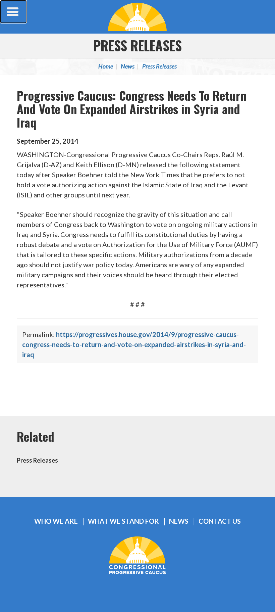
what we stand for (123, 521)
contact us (220, 521)
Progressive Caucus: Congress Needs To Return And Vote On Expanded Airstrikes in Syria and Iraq (131, 108)
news (178, 521)
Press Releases (137, 45)
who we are (56, 521)
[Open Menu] (13, 11)
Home (105, 66)
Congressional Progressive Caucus (137, 17)
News (127, 66)
